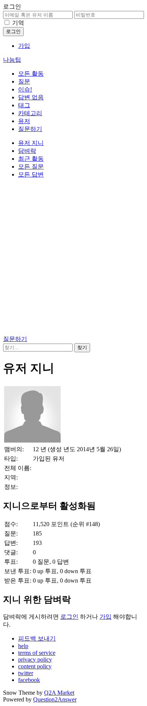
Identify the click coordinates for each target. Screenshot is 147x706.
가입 (24, 46)
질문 (24, 81)
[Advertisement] (73, 258)
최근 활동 (31, 158)
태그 (24, 105)
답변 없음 (31, 97)
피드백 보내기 (37, 638)
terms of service (36, 653)
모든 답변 (31, 174)
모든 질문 (31, 166)
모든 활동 (31, 73)
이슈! (25, 89)
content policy (35, 666)
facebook (29, 680)
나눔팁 (12, 59)
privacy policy (35, 659)
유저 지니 (31, 143)
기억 (18, 23)
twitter (25, 673)
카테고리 (30, 113)
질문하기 (30, 129)
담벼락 (27, 151)
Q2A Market (59, 692)
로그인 (69, 616)
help (23, 646)
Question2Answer (55, 699)
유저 (24, 121)
